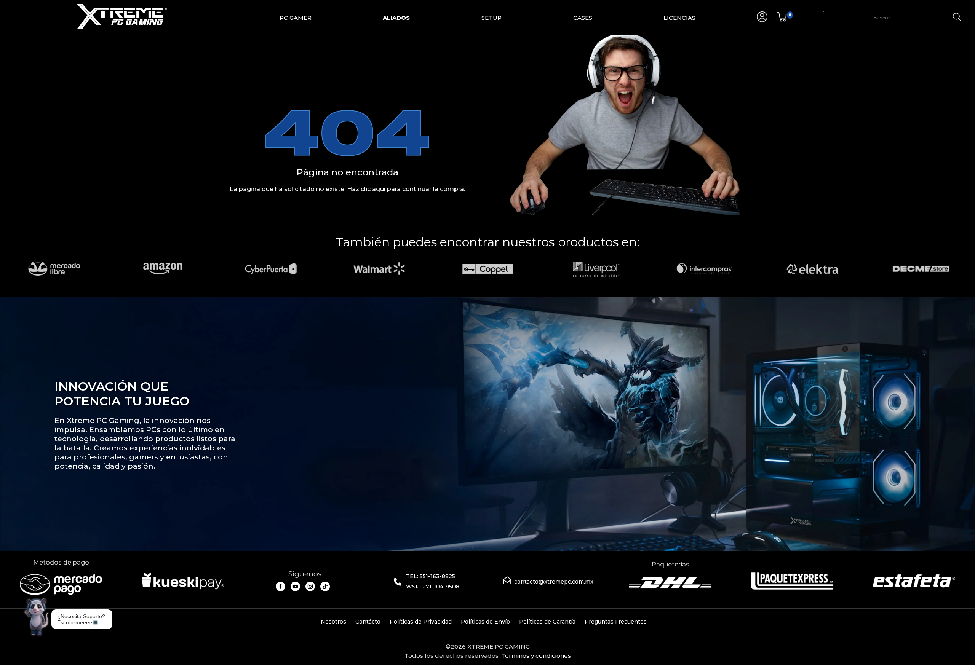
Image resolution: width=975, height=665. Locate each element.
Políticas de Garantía (547, 621)
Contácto (367, 621)
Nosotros (333, 621)
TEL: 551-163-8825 (430, 576)
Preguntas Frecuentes (616, 621)
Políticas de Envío (485, 621)
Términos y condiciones (536, 655)
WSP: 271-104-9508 (432, 586)
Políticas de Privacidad (421, 621)
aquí (378, 189)
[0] (782, 20)
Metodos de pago (61, 562)
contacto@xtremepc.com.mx (553, 581)
